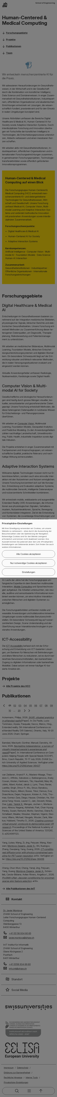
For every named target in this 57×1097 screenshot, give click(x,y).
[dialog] (28, 548)
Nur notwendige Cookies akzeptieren (28, 563)
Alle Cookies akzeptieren (28, 554)
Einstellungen (28, 572)
